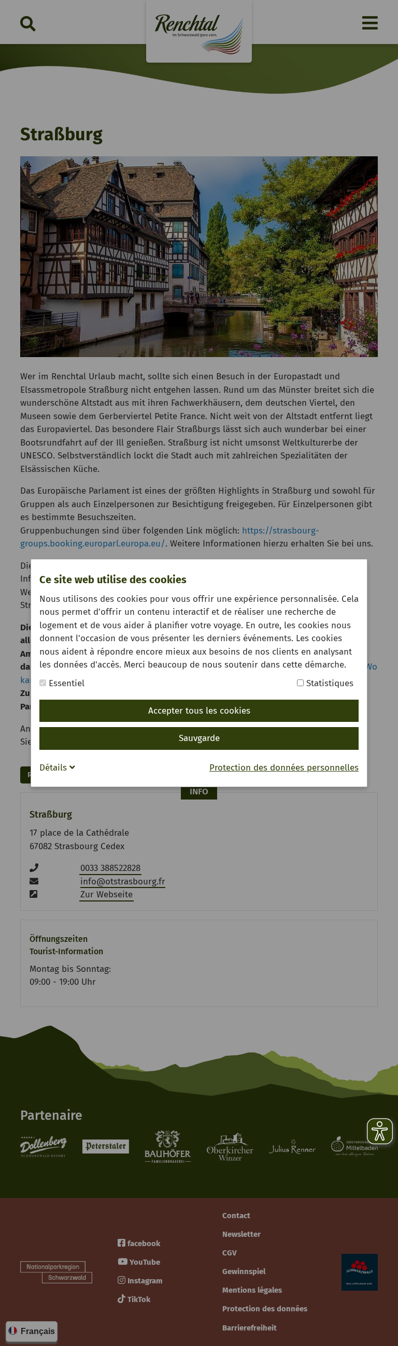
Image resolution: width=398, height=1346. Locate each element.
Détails (54, 767)
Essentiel (65, 683)
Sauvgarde (199, 738)
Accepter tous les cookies (199, 710)
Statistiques (328, 683)
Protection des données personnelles (284, 767)
